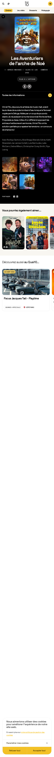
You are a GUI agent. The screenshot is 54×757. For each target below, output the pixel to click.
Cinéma (8, 10)
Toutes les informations (13, 95)
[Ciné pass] (8, 4)
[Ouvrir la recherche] (3, 4)
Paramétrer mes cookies (17, 743)
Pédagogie (45, 10)
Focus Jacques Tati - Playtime (21, 298)
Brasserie (33, 10)
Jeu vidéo (21, 10)
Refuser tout (14, 751)
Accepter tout (39, 751)
